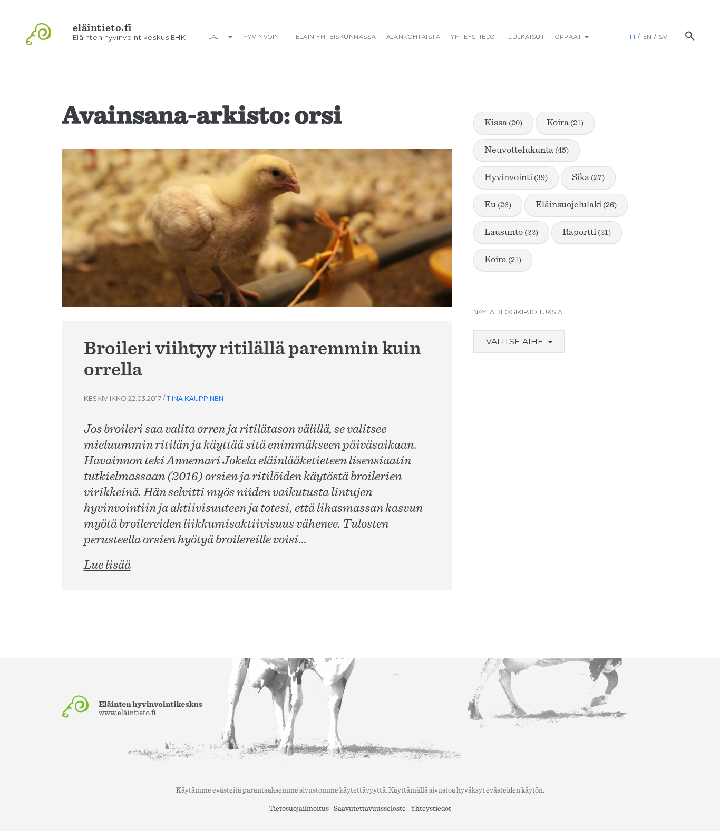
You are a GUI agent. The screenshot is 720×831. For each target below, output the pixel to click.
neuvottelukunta (526, 150)
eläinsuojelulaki (576, 205)
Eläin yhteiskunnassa (336, 37)
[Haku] (690, 37)
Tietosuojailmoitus (299, 809)
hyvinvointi (516, 177)
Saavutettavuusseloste (370, 809)
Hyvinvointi (264, 37)
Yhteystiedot (475, 37)
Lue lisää (107, 565)
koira (565, 122)
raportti (586, 232)
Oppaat (569, 37)
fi (633, 37)
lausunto (511, 232)
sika (588, 177)
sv (663, 37)
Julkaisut (526, 37)
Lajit (217, 37)
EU (497, 205)
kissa (503, 122)
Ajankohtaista (413, 37)
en (647, 37)
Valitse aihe (516, 342)
